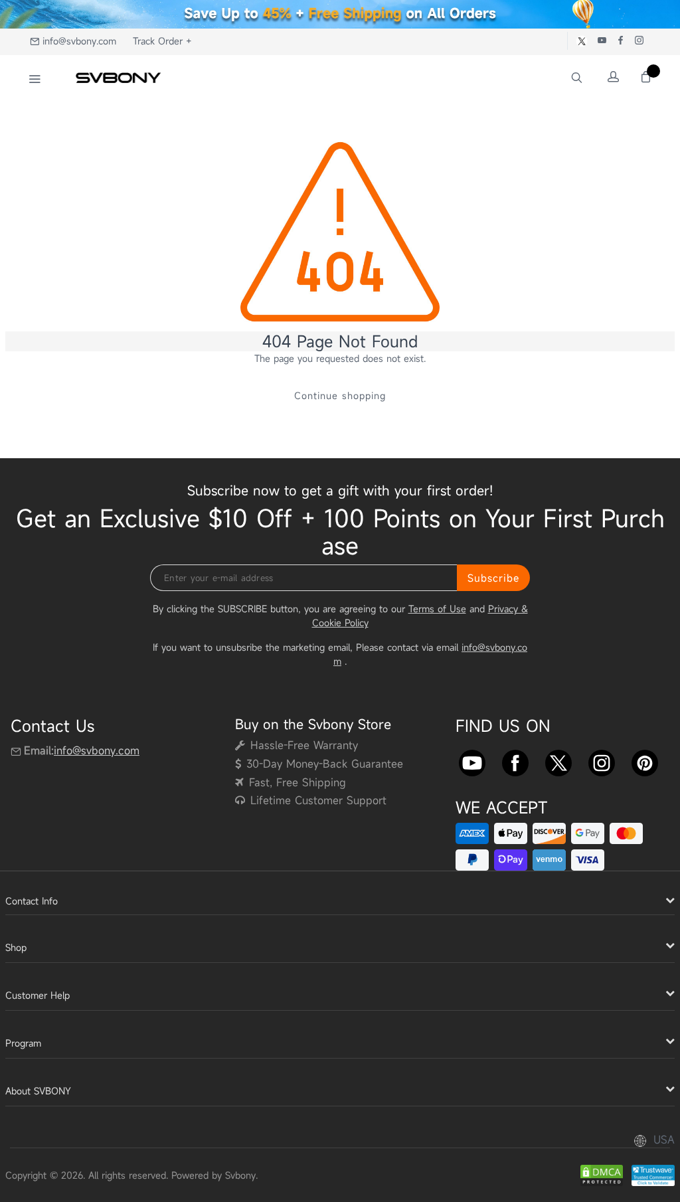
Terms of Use (437, 608)
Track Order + (162, 41)
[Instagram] (601, 760)
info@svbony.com (79, 41)
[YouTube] (472, 760)
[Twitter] (558, 760)
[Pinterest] (645, 760)
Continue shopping (340, 395)
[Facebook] (515, 760)
